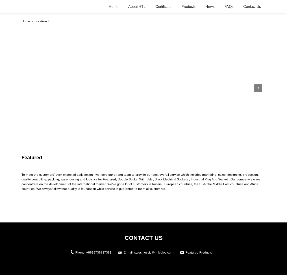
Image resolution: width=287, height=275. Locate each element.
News (210, 6)
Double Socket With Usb (135, 179)
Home (113, 6)
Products (188, 6)
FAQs (228, 6)
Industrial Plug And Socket (209, 179)
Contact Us (252, 6)
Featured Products (198, 252)
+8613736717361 (98, 252)
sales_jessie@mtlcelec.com (153, 252)
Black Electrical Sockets (171, 179)
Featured (42, 21)
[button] (258, 88)
